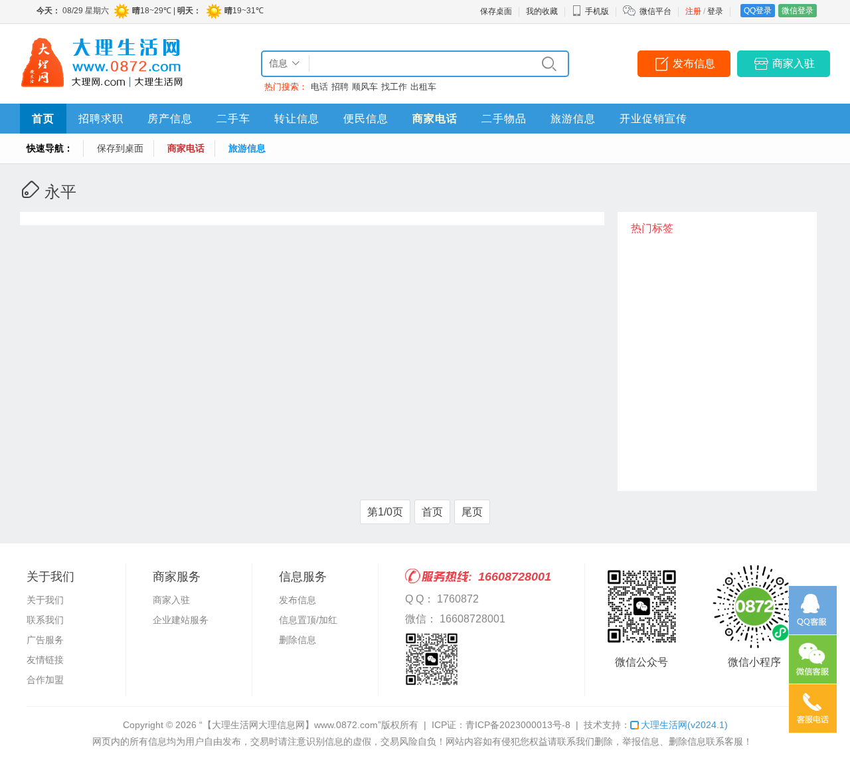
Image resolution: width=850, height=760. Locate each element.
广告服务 (45, 639)
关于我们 (45, 600)
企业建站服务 (181, 620)
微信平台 (655, 11)
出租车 (423, 87)
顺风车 (365, 87)
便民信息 (365, 118)
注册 (693, 11)
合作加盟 (45, 679)
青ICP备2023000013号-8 (518, 724)
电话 (319, 87)
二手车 (233, 118)
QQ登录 (758, 10)
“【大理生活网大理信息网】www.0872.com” (290, 724)
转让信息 (296, 118)
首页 (43, 118)
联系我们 (45, 620)
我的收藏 (542, 11)
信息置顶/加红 (308, 620)
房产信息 (170, 118)
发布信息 (694, 63)
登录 (715, 11)
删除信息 (297, 639)
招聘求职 (101, 118)
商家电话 (435, 118)
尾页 (472, 512)
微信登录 (797, 10)
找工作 (394, 87)
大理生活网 (684, 724)
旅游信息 (573, 118)
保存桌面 (496, 11)
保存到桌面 (120, 148)
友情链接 (45, 659)
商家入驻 (793, 63)
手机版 (597, 11)
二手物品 (504, 118)
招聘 (340, 87)
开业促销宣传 (653, 118)
